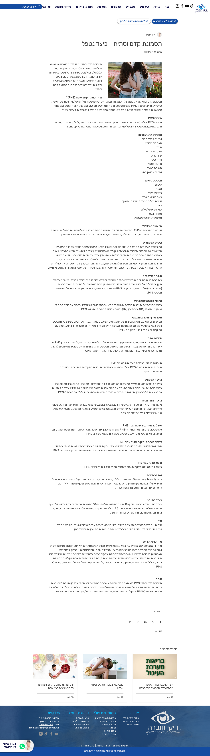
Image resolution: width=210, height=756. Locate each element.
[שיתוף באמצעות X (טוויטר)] (152, 621)
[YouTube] (187, 6)
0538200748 (46, 724)
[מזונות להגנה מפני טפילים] (55, 666)
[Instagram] (177, 6)
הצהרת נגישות (103, 745)
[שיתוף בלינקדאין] (145, 621)
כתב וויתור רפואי (86, 745)
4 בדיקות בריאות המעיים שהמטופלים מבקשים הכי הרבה (156, 686)
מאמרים (157, 611)
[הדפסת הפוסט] (130, 621)
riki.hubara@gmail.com (41, 727)
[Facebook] (182, 6)
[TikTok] (192, 6)
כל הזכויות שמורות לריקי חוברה (100, 750)
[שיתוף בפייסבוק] (160, 621)
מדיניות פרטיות (121, 745)
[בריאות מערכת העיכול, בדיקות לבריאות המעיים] (155, 666)
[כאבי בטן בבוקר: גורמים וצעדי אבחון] (105, 666)
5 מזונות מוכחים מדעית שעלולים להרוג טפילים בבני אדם (56, 686)
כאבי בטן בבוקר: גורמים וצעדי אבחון (107, 686)
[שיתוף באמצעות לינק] (137, 621)
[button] (144, 7)
